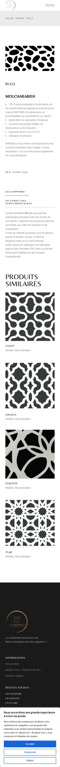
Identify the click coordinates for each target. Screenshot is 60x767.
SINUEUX (10, 414)
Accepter (30, 744)
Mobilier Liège (20, 172)
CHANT (9, 345)
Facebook (12, 698)
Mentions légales (14, 675)
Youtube (11, 703)
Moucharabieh (22, 350)
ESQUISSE (11, 483)
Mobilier (9, 350)
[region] (30, 737)
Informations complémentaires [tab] (18, 202)
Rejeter (30, 760)
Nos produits (12, 663)
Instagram (13, 694)
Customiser (30, 752)
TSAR (8, 552)
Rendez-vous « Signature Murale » (23, 669)
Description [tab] (14, 192)
